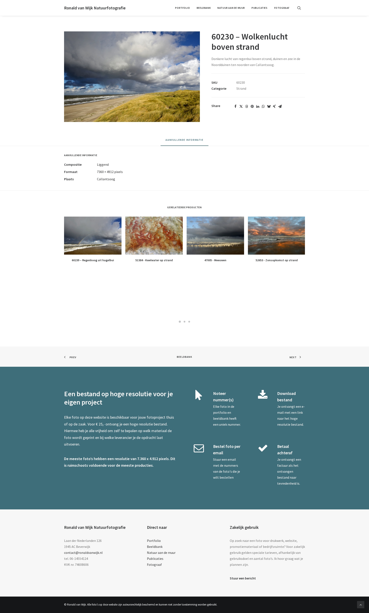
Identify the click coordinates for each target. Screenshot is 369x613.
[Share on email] (280, 106)
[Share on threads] (246, 106)
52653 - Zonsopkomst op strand (277, 260)
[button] (301, 8)
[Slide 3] (189, 322)
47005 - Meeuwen (215, 260)
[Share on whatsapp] (263, 106)
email (232, 459)
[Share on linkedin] (257, 106)
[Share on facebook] (235, 106)
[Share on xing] (274, 106)
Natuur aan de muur (231, 7)
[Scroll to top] (360, 604)
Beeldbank (204, 7)
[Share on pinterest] (252, 106)
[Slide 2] (184, 322)
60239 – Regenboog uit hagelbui (93, 260)
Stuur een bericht (243, 578)
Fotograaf (282, 7)
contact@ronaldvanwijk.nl (83, 552)
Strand (241, 88)
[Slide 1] (179, 322)
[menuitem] (182, 8)
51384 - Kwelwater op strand (154, 260)
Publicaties (260, 7)
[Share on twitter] (241, 106)
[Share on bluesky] (268, 106)
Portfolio (182, 7)
